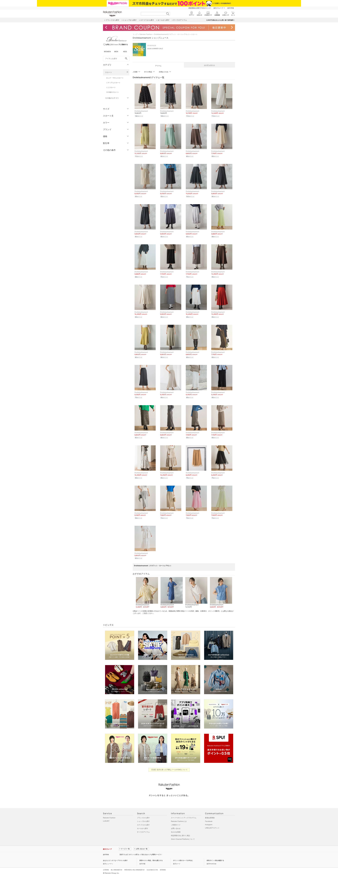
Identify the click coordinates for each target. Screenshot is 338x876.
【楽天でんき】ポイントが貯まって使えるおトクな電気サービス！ (140, 854)
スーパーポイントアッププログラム (183, 818)
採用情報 (163, 870)
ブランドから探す (143, 818)
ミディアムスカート (113, 83)
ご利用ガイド (175, 825)
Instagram (208, 825)
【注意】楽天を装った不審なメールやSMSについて (169, 770)
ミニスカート (111, 87)
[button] (147, 592)
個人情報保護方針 (116, 870)
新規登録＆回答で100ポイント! (200, 8)
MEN (116, 51)
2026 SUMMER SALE (155, 49)
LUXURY (106, 821)
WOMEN (107, 51)
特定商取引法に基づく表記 (180, 836)
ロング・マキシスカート (115, 78)
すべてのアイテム (143, 832)
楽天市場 (230, 8)
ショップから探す (143, 821)
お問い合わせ (175, 828)
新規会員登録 (210, 818)
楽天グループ (218, 8)
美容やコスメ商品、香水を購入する (151, 860)
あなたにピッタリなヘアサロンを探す (115, 860)
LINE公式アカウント (212, 828)
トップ (135, 34)
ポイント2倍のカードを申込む (183, 860)
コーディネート (209, 65)
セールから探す (142, 828)
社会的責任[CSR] (152, 870)
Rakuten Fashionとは (179, 821)
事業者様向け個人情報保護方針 (134, 870)
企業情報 (106, 870)
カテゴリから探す (143, 825)
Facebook (208, 821)
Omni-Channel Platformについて (183, 839)
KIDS (125, 51)
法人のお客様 (175, 832)
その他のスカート (112, 92)
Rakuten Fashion (146, 34)
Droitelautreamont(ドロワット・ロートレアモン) (171, 34)
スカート (108, 72)
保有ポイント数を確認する (215, 860)
